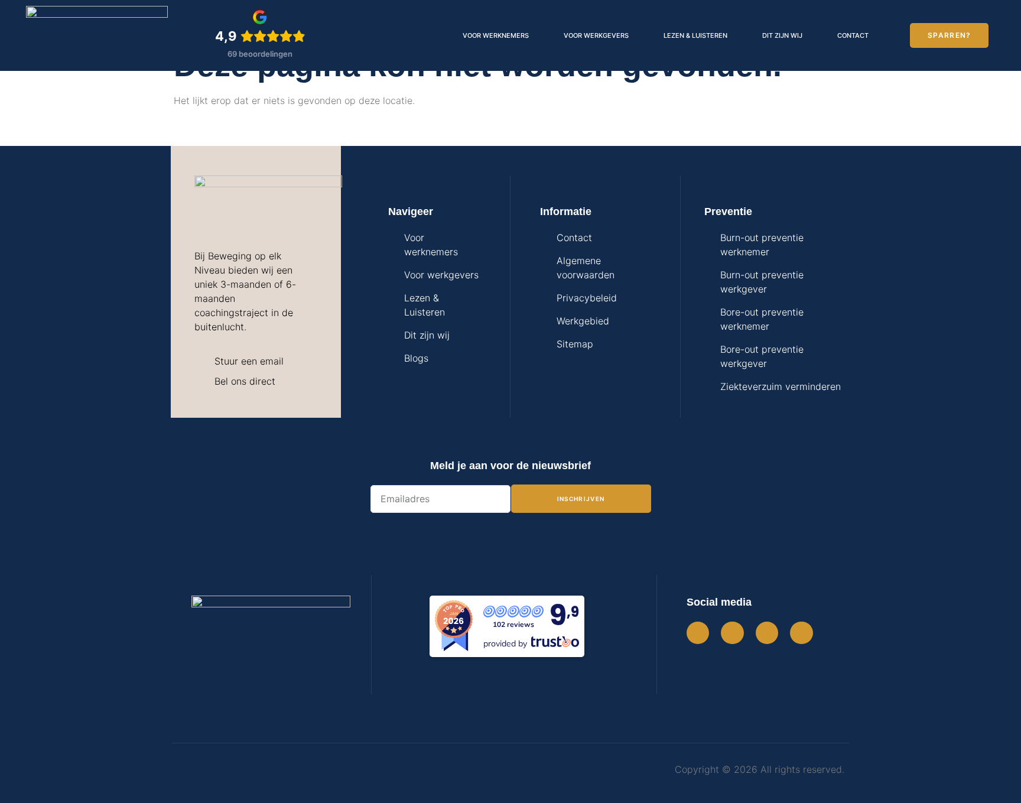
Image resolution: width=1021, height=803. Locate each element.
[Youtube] (767, 633)
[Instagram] (698, 633)
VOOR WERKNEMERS (496, 35)
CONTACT (853, 35)
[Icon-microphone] (801, 633)
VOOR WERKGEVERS (596, 35)
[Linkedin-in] (732, 633)
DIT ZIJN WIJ (782, 35)
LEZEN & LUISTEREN (695, 35)
